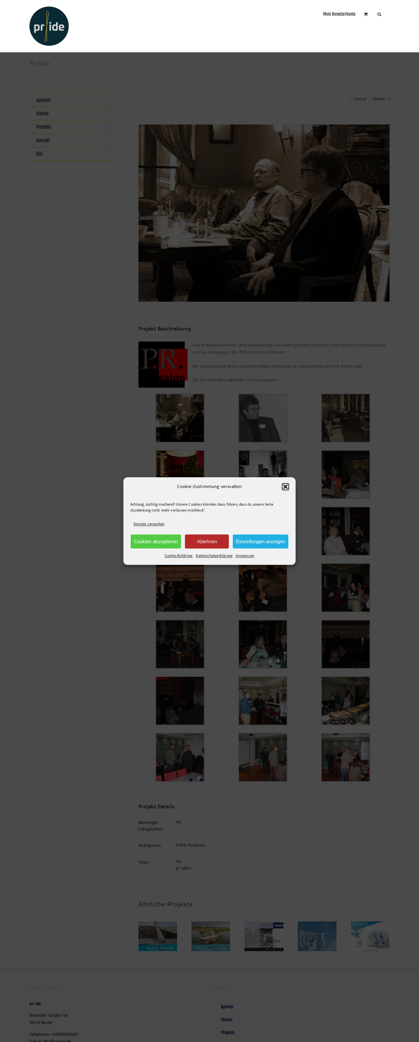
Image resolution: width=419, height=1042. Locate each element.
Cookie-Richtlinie (178, 555)
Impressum (245, 555)
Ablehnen (207, 541)
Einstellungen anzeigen (260, 541)
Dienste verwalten (149, 524)
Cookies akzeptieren (156, 541)
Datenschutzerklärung (214, 555)
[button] (285, 486)
